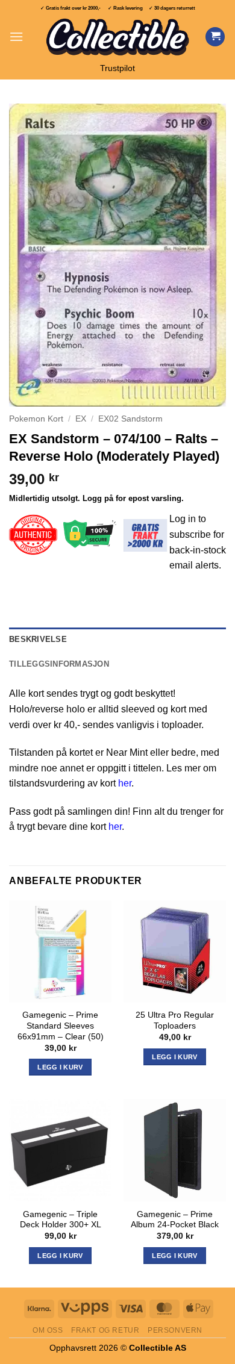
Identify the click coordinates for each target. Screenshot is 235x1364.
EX (80, 418)
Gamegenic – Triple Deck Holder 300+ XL (60, 1220)
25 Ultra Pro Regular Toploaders (175, 1020)
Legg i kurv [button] (60, 1067)
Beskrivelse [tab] (38, 639)
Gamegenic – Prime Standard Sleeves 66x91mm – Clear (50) (60, 1026)
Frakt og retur (105, 1330)
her (124, 783)
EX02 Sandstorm (130, 418)
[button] (16, 36)
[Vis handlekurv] (215, 37)
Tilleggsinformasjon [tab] (59, 663)
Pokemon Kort (36, 418)
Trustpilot (117, 68)
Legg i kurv (60, 1255)
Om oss (48, 1330)
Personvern (175, 1330)
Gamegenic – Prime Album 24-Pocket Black (175, 1220)
